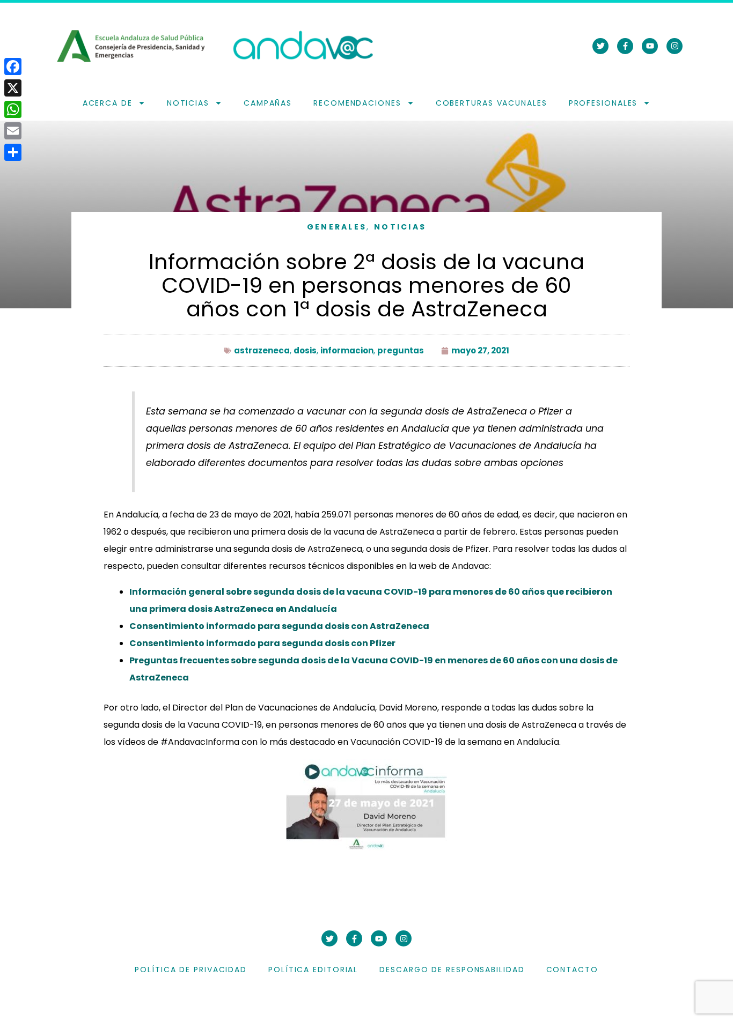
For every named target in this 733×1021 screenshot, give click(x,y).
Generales (337, 226)
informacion (346, 350)
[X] (13, 88)
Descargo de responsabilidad (451, 969)
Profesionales (603, 103)
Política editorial (313, 969)
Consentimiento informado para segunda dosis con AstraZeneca (279, 626)
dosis (305, 350)
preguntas (400, 350)
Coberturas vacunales (491, 103)
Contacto (572, 969)
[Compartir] (13, 152)
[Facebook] (13, 66)
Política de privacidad (191, 969)
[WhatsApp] (13, 109)
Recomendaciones (357, 103)
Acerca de (108, 103)
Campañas (268, 103)
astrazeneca (262, 350)
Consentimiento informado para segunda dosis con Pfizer (262, 643)
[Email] (13, 131)
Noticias (188, 103)
